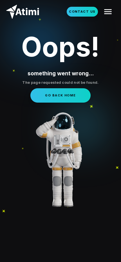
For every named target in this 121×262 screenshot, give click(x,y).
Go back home (60, 95)
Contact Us (82, 11)
